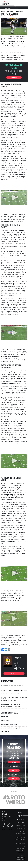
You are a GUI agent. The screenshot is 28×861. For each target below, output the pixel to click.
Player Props (13, 724)
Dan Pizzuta (6, 16)
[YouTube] (8, 826)
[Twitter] (3, 826)
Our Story (20, 812)
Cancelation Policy (20, 825)
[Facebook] (5, 824)
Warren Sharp (6, 700)
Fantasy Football (17, 728)
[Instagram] (12, 826)
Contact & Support (6, 816)
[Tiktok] (9, 824)
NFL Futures (5, 724)
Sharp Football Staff (8, 706)
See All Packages (7, 731)
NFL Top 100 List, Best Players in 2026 (11, 704)
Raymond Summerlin (7, 687)
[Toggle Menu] (25, 3)
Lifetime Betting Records (20, 816)
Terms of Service (20, 822)
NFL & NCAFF (5, 720)
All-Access (5, 716)
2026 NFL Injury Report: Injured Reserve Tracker (13, 685)
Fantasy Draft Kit (7, 728)
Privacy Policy (20, 819)
